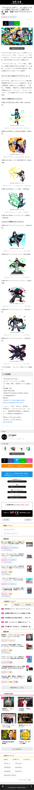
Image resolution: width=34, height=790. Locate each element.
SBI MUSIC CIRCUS (10, 775)
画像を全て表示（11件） (18, 48)
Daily (5, 605)
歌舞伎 (6, 759)
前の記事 (6, 519)
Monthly (28, 605)
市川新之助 (26, 759)
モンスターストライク (10, 533)
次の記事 (28, 519)
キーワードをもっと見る (25, 780)
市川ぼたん (7, 763)
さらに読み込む (17, 749)
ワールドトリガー (9, 529)
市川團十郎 (15, 759)
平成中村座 (18, 767)
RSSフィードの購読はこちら (17, 466)
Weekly (17, 605)
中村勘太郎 (7, 771)
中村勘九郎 (7, 767)
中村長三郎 (18, 771)
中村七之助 (18, 763)
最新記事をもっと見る (17, 687)
